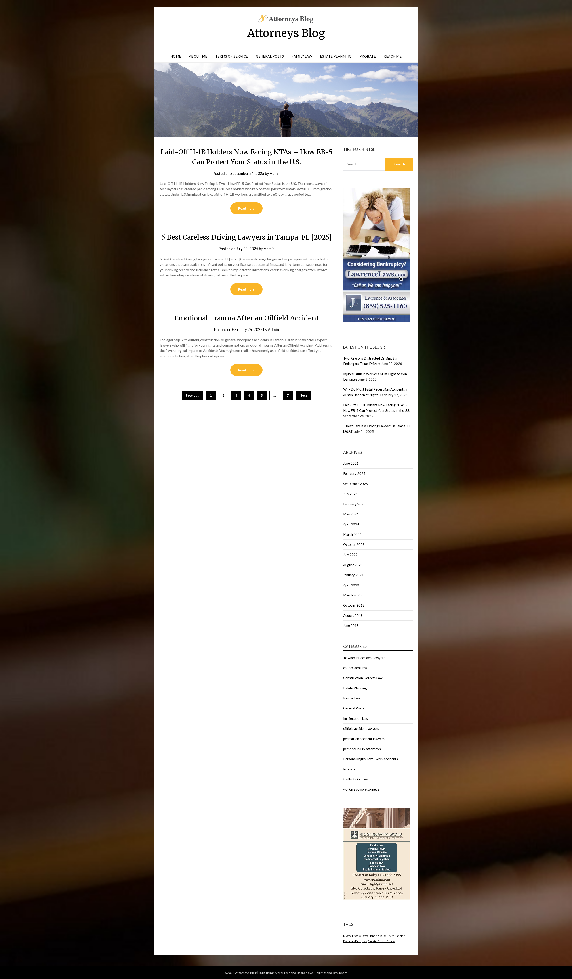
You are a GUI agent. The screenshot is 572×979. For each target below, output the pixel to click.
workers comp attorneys (361, 789)
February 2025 (354, 504)
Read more (246, 208)
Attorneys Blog (286, 33)
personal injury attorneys (362, 749)
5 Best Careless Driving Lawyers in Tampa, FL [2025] (246, 237)
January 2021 (353, 575)
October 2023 (353, 544)
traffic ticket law (355, 779)
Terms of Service (231, 56)
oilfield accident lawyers (361, 728)
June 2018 (351, 625)
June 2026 (351, 463)
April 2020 (351, 585)
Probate (368, 56)
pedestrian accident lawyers (364, 739)
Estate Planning (336, 56)
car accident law (355, 668)
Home (175, 56)
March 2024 (352, 534)
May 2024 (351, 514)
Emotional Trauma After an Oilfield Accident (246, 318)
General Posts (270, 56)
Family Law (302, 56)
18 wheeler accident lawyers (364, 658)
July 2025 (350, 494)
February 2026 (354, 473)
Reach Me (393, 56)
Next (303, 395)
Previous (192, 395)
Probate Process (386, 941)
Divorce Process (352, 935)
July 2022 (350, 554)
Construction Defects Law (362, 678)
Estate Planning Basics (373, 935)
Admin (275, 173)
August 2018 (353, 615)
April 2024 (351, 524)
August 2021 (353, 565)
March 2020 (352, 595)
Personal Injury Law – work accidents (370, 759)
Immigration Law (355, 718)
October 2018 (353, 605)
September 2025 (355, 484)
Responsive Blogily (310, 973)
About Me (198, 56)
